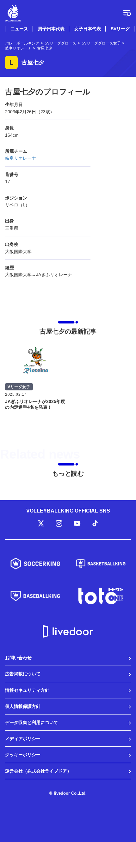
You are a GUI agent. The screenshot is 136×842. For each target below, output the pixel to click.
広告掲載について (22, 673)
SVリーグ (120, 28)
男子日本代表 (51, 28)
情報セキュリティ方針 (27, 690)
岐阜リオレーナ (20, 158)
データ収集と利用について (31, 722)
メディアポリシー (22, 738)
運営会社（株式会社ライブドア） (38, 771)
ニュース (19, 28)
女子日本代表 (87, 28)
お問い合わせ (18, 657)
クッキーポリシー (22, 754)
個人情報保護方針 (22, 706)
